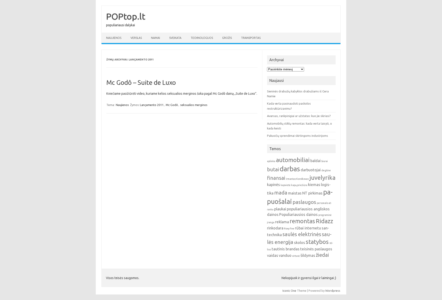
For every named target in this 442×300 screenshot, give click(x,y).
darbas (290, 169)
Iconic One (289, 290)
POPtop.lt (125, 16)
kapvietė (286, 185)
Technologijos (202, 37)
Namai (155, 37)
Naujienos (113, 37)
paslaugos (304, 202)
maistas (295, 193)
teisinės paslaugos (316, 249)
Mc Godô (172, 104)
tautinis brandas (286, 249)
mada (280, 192)
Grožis (227, 37)
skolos (299, 242)
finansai (276, 178)
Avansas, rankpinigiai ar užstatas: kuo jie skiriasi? (299, 115)
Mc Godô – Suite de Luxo (141, 82)
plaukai (280, 209)
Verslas (136, 37)
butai (273, 169)
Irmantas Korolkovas (297, 178)
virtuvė (296, 255)
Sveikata (175, 37)
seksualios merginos (193, 104)
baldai (315, 160)
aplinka (271, 161)
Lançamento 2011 (151, 104)
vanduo (285, 255)
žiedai (322, 255)
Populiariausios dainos (298, 214)
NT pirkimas (312, 193)
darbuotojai (311, 170)
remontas (302, 221)
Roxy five (289, 228)
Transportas (251, 37)
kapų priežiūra (299, 185)
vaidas (272, 255)
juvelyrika (322, 177)
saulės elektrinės (301, 234)
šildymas (307, 255)
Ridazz (324, 221)
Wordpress (332, 290)
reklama (282, 222)
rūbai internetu (308, 228)
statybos (317, 241)
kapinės (273, 184)
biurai (324, 161)
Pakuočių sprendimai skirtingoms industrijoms (297, 135)
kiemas (314, 184)
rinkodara (275, 228)
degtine (326, 170)
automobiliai (293, 160)
